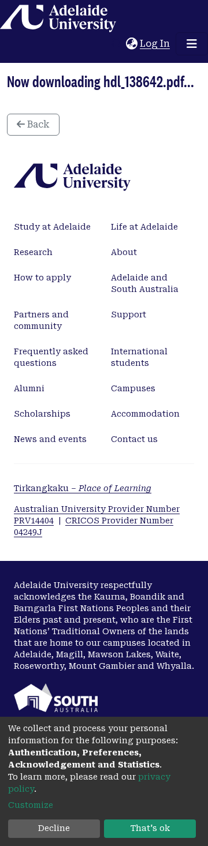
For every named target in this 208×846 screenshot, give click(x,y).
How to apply (42, 277)
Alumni (29, 388)
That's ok (150, 828)
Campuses (133, 388)
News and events (50, 439)
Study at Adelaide (52, 226)
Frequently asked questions (51, 357)
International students (139, 357)
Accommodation (145, 413)
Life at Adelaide (144, 226)
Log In (155, 43)
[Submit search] (117, 44)
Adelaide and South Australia (145, 283)
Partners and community (41, 320)
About (124, 252)
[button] (131, 44)
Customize (30, 805)
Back (37, 124)
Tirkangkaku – (82, 488)
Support (128, 314)
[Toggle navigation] (192, 43)
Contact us (134, 439)
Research (33, 252)
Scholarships (42, 413)
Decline (54, 828)
